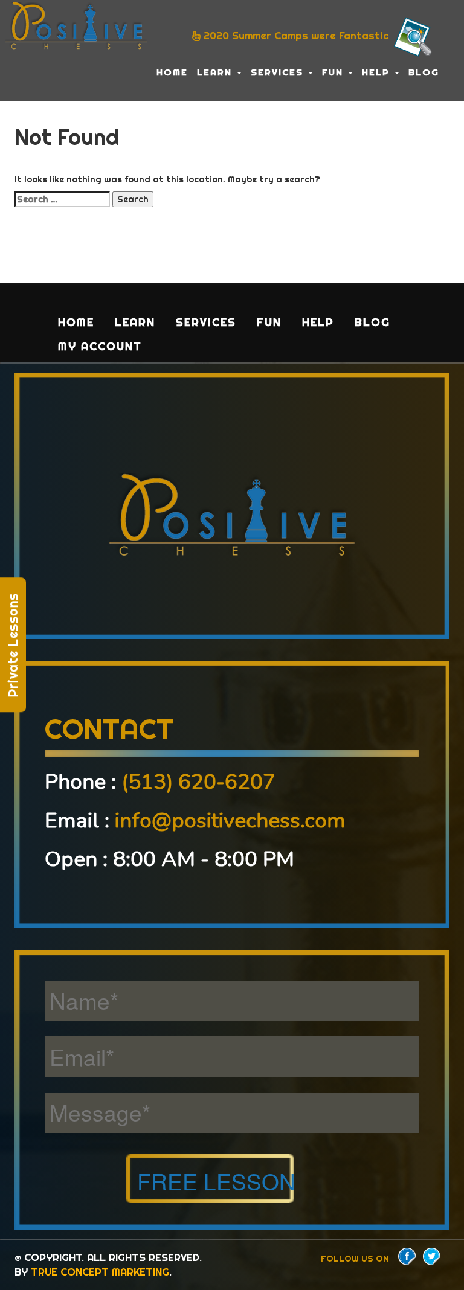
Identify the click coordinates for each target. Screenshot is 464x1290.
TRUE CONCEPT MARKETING (100, 1271)
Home (172, 72)
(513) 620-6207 (198, 782)
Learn (216, 72)
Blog (423, 72)
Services (279, 72)
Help (377, 72)
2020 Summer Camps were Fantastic (296, 36)
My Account (100, 346)
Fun (334, 72)
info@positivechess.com (230, 820)
